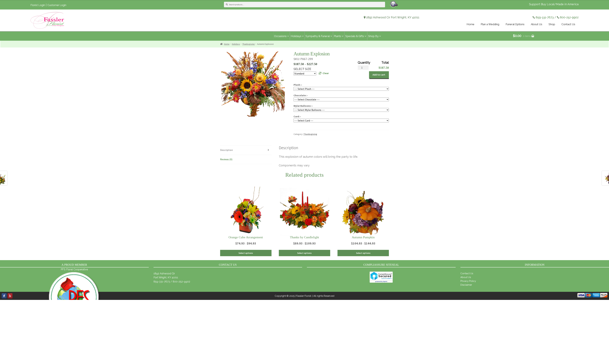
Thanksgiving (248, 44)
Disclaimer (466, 284)
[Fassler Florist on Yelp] (10, 296)
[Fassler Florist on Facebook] (4, 296)
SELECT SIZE (302, 69)
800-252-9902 (569, 17)
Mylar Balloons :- (303, 105)
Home (226, 44)
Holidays (236, 44)
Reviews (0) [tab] (226, 159)
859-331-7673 (545, 17)
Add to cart (379, 74)
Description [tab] (226, 150)
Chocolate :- (301, 95)
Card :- (297, 116)
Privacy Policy (468, 281)
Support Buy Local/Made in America (554, 4)
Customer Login (56, 5)
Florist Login (37, 5)
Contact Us (466, 273)
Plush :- (298, 84)
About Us (465, 277)
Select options (246, 253)
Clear (326, 73)
